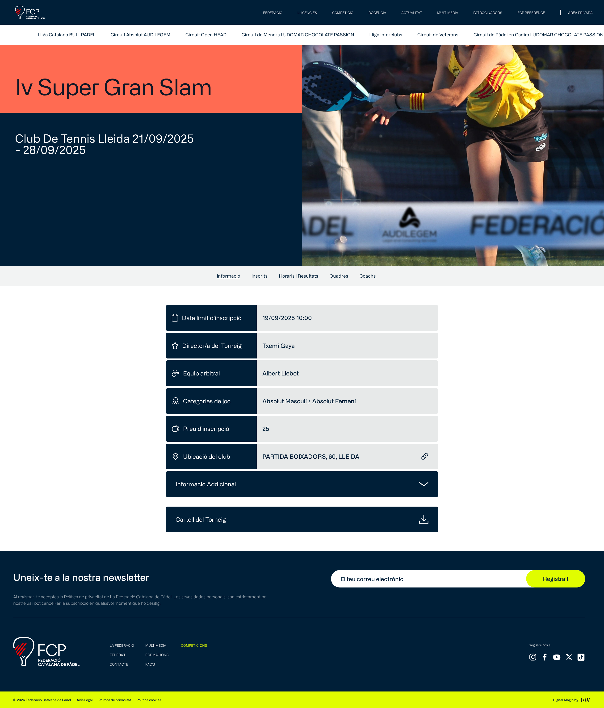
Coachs (368, 275)
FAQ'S (150, 664)
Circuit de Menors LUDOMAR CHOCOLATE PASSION (298, 34)
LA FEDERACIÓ (122, 645)
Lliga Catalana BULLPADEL (67, 34)
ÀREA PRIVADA (580, 12)
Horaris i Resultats (298, 275)
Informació (228, 275)
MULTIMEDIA (155, 645)
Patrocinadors (487, 12)
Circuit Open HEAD (205, 34)
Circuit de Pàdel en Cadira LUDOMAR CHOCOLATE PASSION (539, 34)
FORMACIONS (157, 655)
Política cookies (149, 700)
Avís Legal (85, 700)
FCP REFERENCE (531, 12)
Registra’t (556, 578)
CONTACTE (119, 664)
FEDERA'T (118, 655)
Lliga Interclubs (385, 34)
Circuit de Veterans (437, 34)
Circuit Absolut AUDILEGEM (140, 34)
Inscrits (260, 275)
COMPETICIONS (194, 645)
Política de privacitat (114, 700)
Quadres (339, 275)
